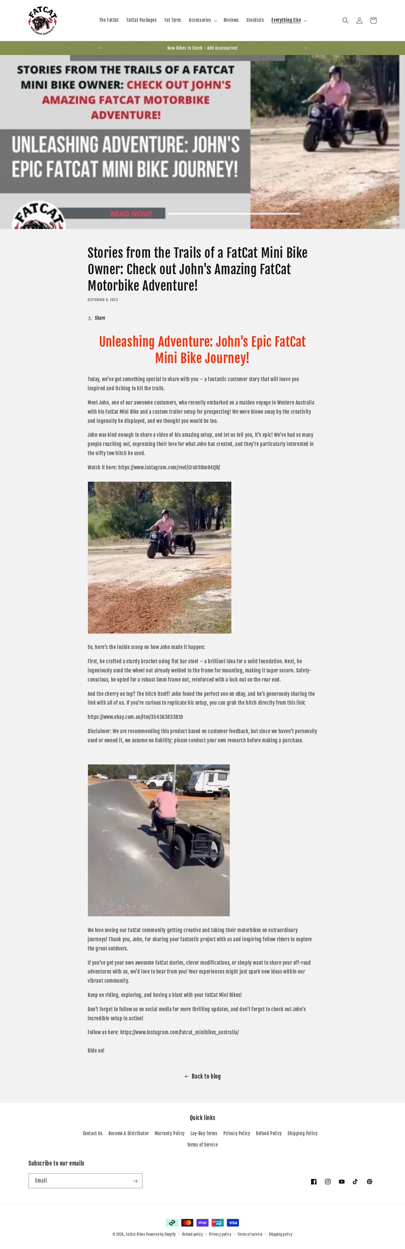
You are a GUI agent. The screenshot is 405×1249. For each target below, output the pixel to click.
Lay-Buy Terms (203, 1133)
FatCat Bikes (135, 1234)
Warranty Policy (170, 1133)
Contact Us (93, 1133)
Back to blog (206, 1076)
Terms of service (250, 1234)
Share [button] (100, 318)
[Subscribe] (135, 1181)
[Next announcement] (306, 48)
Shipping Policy (302, 1133)
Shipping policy (281, 1234)
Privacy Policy (236, 1133)
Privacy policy (220, 1234)
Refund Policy (269, 1133)
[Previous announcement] (99, 48)
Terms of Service (202, 1144)
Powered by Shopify (161, 1234)
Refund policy (192, 1234)
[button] (202, 20)
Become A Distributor (129, 1133)
